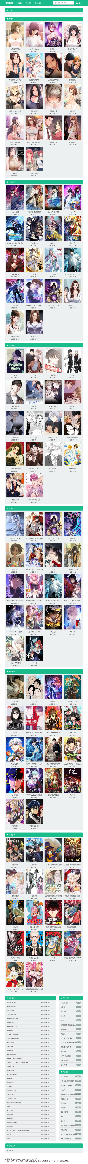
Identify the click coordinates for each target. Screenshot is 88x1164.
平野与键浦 (72, 468)
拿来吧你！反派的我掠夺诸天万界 (72, 1094)
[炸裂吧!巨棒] (15, 322)
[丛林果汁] (72, 718)
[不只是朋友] (72, 65)
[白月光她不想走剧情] (34, 197)
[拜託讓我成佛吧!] (34, 943)
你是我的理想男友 (34, 500)
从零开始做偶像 (66, 1056)
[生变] (34, 360)
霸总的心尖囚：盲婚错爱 (34, 305)
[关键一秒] (72, 780)
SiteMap (29, 1159)
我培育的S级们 (72, 701)
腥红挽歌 (64, 1065)
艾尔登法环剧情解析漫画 (72, 865)
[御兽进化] (53, 687)
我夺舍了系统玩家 (53, 212)
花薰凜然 (34, 896)
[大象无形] (53, 617)
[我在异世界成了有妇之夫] (72, 749)
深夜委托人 (15, 406)
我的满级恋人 (53, 468)
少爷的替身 (34, 173)
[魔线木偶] (15, 850)
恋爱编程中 (15, 896)
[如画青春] (34, 687)
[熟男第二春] (53, 127)
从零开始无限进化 (15, 538)
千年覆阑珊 (64, 1060)
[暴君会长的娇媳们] (15, 96)
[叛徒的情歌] (15, 485)
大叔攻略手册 (53, 406)
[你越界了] (34, 391)
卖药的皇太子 (15, 764)
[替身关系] (72, 617)
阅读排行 (29, 3)
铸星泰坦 (15, 305)
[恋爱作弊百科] (72, 34)
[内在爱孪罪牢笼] (15, 454)
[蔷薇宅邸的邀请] (53, 780)
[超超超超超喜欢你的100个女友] (34, 974)
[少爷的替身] (34, 159)
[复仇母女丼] (72, 291)
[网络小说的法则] (15, 648)
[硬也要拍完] (72, 127)
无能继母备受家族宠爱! (72, 896)
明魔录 (63, 1034)
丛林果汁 (73, 732)
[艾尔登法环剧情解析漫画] (72, 850)
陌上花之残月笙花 (67, 1038)
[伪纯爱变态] (53, 96)
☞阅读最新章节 (45, 1002)
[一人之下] (72, 197)
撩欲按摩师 (34, 111)
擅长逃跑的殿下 (72, 927)
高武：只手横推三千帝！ (34, 764)
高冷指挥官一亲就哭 (15, 632)
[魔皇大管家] (15, 259)
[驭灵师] (53, 259)
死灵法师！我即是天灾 (72, 274)
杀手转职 (15, 795)
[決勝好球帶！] (34, 850)
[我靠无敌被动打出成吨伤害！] (15, 586)
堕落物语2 (34, 336)
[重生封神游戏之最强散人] (34, 586)
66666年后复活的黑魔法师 (34, 795)
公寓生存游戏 (15, 49)
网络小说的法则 (15, 663)
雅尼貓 (15, 927)
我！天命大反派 (53, 305)
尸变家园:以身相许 (15, 80)
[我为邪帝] (53, 228)
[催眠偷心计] (53, 34)
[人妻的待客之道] (53, 65)
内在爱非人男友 (34, 468)
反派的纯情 (64, 1003)
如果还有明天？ (34, 80)
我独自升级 (34, 243)
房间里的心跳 (11, 1090)
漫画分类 (38, 3)
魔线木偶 (15, 865)
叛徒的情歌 (15, 500)
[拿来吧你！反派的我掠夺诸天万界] (15, 228)
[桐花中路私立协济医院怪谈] (34, 718)
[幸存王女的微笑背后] (53, 749)
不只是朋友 (72, 80)
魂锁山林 (15, 437)
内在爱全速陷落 (72, 437)
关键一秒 (73, 795)
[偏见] (15, 360)
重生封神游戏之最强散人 (34, 600)
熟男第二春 (53, 142)
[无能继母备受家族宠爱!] (72, 881)
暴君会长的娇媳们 (15, 111)
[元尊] (34, 259)
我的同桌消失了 (66, 1047)
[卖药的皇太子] (15, 749)
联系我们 (34, 1159)
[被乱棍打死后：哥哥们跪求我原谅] (34, 555)
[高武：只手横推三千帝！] (34, 749)
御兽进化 (53, 701)
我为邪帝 (53, 243)
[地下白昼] (15, 687)
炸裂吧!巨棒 (15, 336)
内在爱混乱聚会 (53, 437)
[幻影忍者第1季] (34, 912)
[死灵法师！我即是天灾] (72, 259)
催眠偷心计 (53, 49)
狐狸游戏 (15, 826)
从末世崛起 (15, 212)
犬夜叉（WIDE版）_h (15, 989)
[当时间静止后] (34, 34)
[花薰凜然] (34, 881)
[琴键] (72, 360)
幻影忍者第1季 (34, 927)
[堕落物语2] (34, 322)
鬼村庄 (63, 1007)
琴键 (72, 375)
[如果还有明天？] (34, 65)
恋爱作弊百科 (72, 49)
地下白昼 (15, 701)
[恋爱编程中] (15, 881)
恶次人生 (10, 1086)
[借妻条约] (15, 159)
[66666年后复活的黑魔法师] (34, 780)
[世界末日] (72, 96)
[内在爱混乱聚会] (53, 423)
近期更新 (19, 3)
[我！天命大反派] (53, 291)
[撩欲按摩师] (34, 96)
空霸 (53, 958)
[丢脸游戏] (15, 555)
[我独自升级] (34, 228)
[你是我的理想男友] (34, 485)
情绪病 (72, 538)
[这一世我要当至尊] (34, 617)
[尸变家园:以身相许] (15, 65)
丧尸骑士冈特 (15, 958)
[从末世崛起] (15, 197)
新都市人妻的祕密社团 (34, 142)
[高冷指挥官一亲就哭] (15, 617)
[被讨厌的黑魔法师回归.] (53, 912)
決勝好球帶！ (34, 865)
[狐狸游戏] (15, 811)
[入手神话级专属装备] (53, 718)
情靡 (53, 569)
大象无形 (53, 632)
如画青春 (34, 701)
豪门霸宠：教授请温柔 (68, 1025)
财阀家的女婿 (11, 1098)
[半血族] (53, 360)
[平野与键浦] (72, 454)
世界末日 (73, 111)
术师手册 (34, 663)
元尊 (34, 274)
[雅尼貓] (15, 912)
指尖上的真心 (34, 437)
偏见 (15, 375)
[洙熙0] (15, 718)
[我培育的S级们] (72, 687)
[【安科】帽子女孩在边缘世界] (53, 850)
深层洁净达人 (11, 1094)
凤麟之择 (64, 1029)
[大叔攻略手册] (53, 391)
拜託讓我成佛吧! (34, 958)
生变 (34, 375)
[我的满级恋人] (53, 454)
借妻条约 (15, 173)
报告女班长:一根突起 (14, 1102)
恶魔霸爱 (64, 1051)
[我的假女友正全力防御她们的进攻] (53, 881)
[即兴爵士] (72, 391)
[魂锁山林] (15, 423)
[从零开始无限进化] (15, 524)
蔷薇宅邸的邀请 (53, 795)
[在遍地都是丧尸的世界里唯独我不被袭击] (72, 943)
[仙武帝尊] (72, 228)
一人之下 (73, 212)
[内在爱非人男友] (34, 454)
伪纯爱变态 (53, 111)
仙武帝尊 (73, 243)
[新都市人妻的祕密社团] (34, 127)
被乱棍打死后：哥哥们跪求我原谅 (18, 1130)
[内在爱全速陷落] (72, 423)
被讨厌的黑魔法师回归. (53, 927)
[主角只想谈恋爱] (72, 555)
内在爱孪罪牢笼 (15, 468)
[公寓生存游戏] (15, 34)
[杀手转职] (15, 780)
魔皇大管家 (15, 274)
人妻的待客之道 (53, 80)
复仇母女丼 (72, 305)
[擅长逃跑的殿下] (72, 912)
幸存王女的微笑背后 (53, 764)
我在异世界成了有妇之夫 (72, 764)
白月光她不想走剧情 (34, 212)
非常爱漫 (9, 2)
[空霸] (53, 943)
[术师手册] (34, 648)
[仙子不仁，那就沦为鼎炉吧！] (72, 586)
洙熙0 (15, 732)
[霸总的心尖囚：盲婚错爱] (34, 291)
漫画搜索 (79, 3)
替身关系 (73, 632)
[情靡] (53, 555)
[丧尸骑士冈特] (15, 943)
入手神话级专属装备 (53, 732)
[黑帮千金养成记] (15, 127)
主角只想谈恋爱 (72, 569)
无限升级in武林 (34, 826)
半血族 (53, 375)
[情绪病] (72, 524)
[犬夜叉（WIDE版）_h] (15, 974)
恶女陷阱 (64, 1011)
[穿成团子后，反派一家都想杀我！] (34, 524)
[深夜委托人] (15, 391)
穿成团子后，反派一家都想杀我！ (18, 1062)
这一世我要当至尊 (34, 632)
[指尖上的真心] (34, 423)
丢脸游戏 (15, 569)
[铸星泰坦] (15, 291)
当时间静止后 (34, 49)
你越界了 (34, 406)
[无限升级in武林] (34, 811)
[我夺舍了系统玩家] (53, 197)
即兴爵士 (73, 406)
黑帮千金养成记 (15, 142)
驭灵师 (53, 274)
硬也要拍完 (72, 142)
